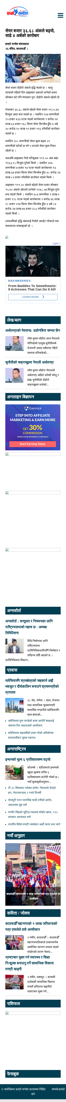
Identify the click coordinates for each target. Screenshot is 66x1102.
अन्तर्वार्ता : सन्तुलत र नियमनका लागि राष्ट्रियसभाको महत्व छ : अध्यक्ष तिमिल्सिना (29, 627)
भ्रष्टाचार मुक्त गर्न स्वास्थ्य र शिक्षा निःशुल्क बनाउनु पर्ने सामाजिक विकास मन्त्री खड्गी (29, 963)
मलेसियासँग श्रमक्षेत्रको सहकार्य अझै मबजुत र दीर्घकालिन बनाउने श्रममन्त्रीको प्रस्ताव (32, 686)
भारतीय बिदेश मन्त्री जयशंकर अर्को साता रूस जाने (34, 824)
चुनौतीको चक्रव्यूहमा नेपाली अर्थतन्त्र (29, 362)
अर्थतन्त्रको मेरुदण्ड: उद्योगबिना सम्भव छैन (32, 330)
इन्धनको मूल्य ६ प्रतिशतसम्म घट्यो (27, 759)
